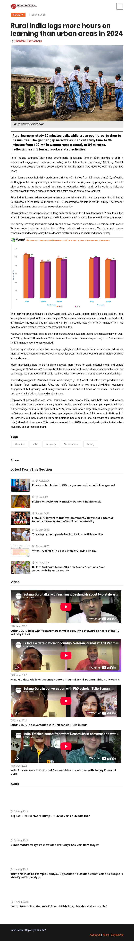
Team (106, 934)
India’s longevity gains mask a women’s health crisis (66, 501)
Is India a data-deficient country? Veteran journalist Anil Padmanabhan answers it (65, 679)
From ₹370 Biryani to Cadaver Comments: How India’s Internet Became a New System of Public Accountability (72, 519)
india (35, 444)
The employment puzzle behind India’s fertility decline (67, 534)
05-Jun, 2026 (42, 546)
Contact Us (117, 934)
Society (18, 14)
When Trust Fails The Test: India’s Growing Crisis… (64, 550)
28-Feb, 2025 (38, 14)
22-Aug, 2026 (21, 840)
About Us (95, 934)
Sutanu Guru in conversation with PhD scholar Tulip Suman (49, 725)
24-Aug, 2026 (42, 480)
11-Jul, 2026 (41, 497)
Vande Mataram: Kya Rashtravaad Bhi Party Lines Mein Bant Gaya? (55, 845)
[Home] (24, 6)
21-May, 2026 (42, 562)
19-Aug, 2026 (21, 869)
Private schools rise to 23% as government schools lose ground (73, 485)
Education (19, 444)
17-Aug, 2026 (21, 902)
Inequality (51, 444)
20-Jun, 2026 (42, 530)
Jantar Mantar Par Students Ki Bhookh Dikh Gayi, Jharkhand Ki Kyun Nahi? (59, 906)
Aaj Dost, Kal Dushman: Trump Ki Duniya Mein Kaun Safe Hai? (50, 816)
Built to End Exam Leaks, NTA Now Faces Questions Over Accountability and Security (68, 568)
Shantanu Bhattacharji (28, 41)
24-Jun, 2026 (42, 513)
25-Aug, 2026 (21, 811)
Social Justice (71, 444)
